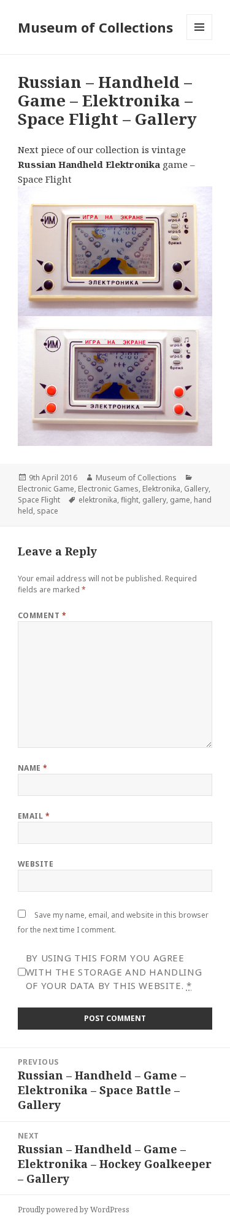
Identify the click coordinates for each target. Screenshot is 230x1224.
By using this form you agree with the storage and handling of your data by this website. (114, 972)
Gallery (196, 488)
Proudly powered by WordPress (73, 1209)
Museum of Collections (95, 27)
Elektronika (161, 488)
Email (34, 816)
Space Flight (39, 500)
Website (35, 864)
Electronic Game (46, 488)
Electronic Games (108, 488)
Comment (42, 615)
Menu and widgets (199, 39)
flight (130, 500)
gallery (154, 500)
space (47, 511)
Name (33, 768)
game (180, 500)
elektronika (98, 500)
